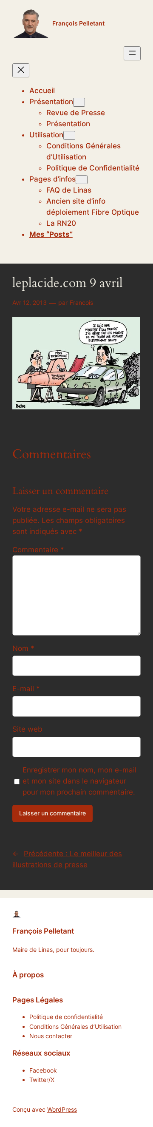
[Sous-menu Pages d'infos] (82, 179)
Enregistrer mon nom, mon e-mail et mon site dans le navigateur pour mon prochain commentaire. (79, 781)
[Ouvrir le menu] (132, 53)
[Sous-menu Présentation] (79, 102)
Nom (23, 648)
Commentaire (38, 549)
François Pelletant (78, 23)
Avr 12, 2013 (29, 302)
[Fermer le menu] (20, 70)
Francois (81, 302)
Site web (27, 729)
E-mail (26, 688)
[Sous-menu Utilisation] (69, 135)
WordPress (62, 1109)
